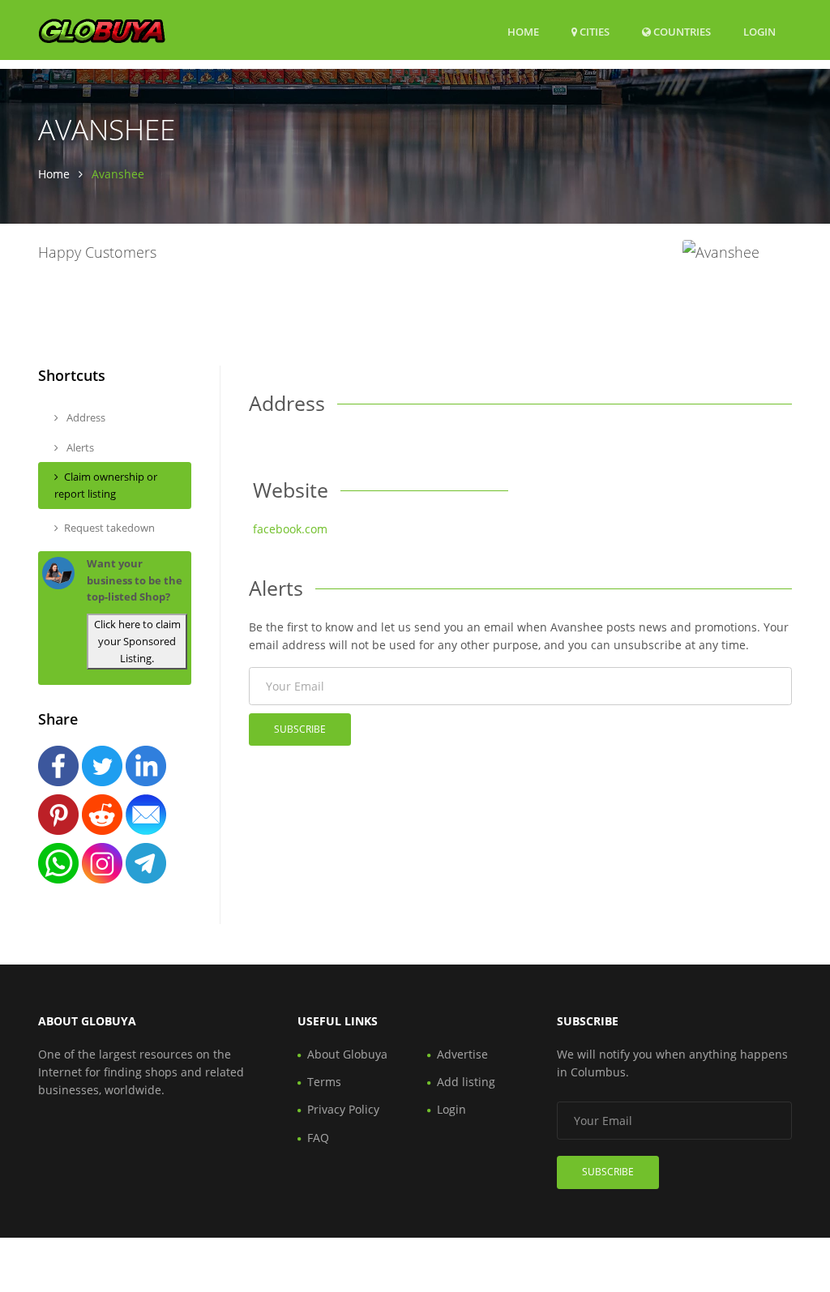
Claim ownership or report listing (105, 485)
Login (759, 31)
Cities (593, 31)
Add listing (466, 1081)
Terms (324, 1081)
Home (523, 31)
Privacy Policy (343, 1109)
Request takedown (109, 527)
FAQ (318, 1137)
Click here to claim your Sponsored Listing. (137, 641)
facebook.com (290, 529)
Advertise (462, 1054)
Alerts (79, 447)
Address (84, 417)
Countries (681, 31)
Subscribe (300, 729)
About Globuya (347, 1054)
